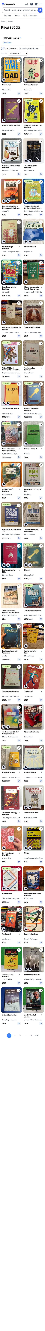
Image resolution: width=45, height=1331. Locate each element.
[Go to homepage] (8, 4)
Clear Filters (7, 43)
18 (31, 1036)
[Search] (40, 10)
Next (36, 1036)
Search (10, 21)
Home (3, 21)
